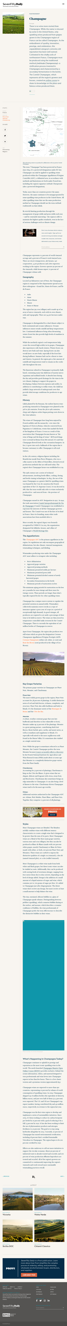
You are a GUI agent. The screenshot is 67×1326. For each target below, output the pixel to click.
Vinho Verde (40, 1214)
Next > (62, 1176)
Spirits (52, 1292)
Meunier (5, 118)
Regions (5, 151)
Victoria (6, 1214)
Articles (5, 1287)
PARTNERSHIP (6, 1212)
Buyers (52, 1289)
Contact (20, 1287)
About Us (12, 1287)
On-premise (39, 1292)
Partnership (6, 149)
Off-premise (53, 1294)
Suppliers (38, 1289)
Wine (37, 1287)
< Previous (6, 1176)
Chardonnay (6, 120)
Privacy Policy (18, 1288)
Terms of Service (7, 1288)
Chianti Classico (42, 1246)
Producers (53, 1287)
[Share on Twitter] (5, 135)
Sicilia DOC (8, 1246)
